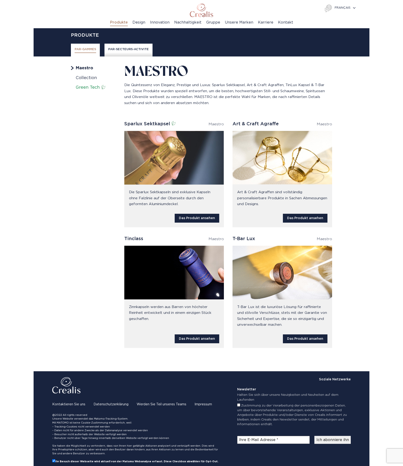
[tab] (85, 50)
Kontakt (285, 22)
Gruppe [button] (213, 22)
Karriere (265, 22)
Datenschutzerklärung (111, 404)
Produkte (119, 22)
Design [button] (138, 22)
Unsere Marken (239, 22)
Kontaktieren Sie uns (68, 404)
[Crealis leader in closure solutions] (201, 10)
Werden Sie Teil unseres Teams (161, 404)
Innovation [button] (160, 22)
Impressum (203, 404)
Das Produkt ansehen (197, 218)
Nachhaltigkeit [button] (188, 22)
